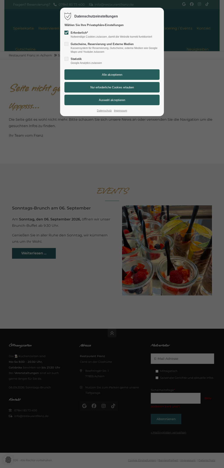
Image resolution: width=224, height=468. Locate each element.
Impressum (120, 110)
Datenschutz (104, 110)
